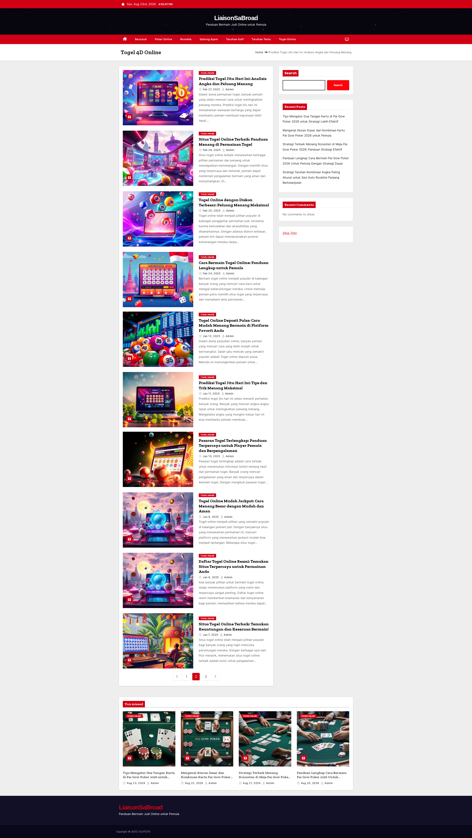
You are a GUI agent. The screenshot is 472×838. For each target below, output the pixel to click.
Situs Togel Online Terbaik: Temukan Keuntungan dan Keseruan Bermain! (234, 626)
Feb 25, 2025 (212, 210)
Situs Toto (290, 233)
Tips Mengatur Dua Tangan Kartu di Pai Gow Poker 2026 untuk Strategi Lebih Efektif (149, 777)
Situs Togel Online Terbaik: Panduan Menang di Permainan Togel (233, 142)
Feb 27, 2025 (212, 89)
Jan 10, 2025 (212, 456)
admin (229, 89)
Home (259, 52)
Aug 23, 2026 (136, 783)
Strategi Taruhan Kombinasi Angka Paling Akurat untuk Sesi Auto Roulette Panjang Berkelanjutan (311, 177)
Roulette (186, 39)
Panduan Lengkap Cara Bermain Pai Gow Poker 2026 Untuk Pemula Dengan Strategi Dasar (322, 777)
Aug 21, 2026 (252, 783)
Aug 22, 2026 (194, 783)
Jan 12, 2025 (212, 336)
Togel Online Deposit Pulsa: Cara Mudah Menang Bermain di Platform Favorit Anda (233, 325)
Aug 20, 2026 (310, 783)
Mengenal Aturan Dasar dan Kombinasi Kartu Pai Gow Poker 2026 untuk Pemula (206, 777)
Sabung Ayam (209, 39)
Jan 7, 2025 (211, 634)
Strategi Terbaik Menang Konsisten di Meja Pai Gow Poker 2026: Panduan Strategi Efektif (264, 777)
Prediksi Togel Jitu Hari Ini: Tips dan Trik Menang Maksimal (233, 385)
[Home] (125, 39)
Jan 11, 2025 (212, 393)
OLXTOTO (144, 831)
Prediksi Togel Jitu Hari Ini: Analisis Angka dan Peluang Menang (232, 81)
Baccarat (141, 39)
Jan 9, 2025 (211, 516)
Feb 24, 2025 (212, 273)
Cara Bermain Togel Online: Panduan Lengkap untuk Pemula (233, 265)
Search (290, 73)
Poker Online (163, 39)
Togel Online (287, 39)
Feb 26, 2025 (212, 149)
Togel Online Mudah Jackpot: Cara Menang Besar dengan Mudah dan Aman (231, 506)
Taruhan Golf (235, 39)
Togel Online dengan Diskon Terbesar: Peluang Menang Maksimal (234, 202)
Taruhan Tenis (261, 39)
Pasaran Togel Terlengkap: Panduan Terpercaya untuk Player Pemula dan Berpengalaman (233, 445)
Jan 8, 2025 (211, 577)
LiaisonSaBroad (236, 17)
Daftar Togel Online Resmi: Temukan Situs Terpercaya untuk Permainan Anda (233, 566)
